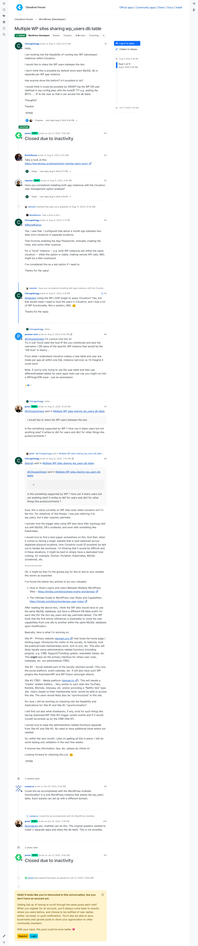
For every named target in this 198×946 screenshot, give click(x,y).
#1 (106, 43)
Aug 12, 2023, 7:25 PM (60, 458)
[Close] (102, 894)
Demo (161, 7)
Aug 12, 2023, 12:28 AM (59, 406)
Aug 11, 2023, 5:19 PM (59, 293)
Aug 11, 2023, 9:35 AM (61, 180)
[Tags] (4, 16)
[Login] (194, 3)
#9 (105, 786)
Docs (170, 7)
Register (23, 936)
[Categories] (4, 3)
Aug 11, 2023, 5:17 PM (59, 220)
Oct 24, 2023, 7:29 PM (58, 821)
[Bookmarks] (4, 28)
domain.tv (68, 680)
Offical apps (126, 7)
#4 (105, 220)
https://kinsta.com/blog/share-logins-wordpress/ (66, 591)
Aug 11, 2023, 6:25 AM (60, 43)
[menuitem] (194, 3)
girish (27, 406)
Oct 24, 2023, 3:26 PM (55, 786)
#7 (105, 406)
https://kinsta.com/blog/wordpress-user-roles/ (57, 601)
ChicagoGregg (32, 43)
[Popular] (4, 22)
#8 (105, 458)
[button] (4, 936)
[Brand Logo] (19, 7)
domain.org (62, 638)
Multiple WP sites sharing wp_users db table (78, 411)
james (28, 133)
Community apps (146, 7)
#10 (105, 821)
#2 (105, 155)
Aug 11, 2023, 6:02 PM (58, 334)
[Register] (194, 9)
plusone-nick (31, 334)
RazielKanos (31, 155)
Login (34, 936)
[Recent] (4, 9)
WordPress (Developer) (39, 35)
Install (179, 7)
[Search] (4, 34)
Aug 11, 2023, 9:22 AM (58, 155)
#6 (105, 334)
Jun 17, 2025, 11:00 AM (59, 133)
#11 (105, 133)
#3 (105, 180)
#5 (105, 293)
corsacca (29, 786)
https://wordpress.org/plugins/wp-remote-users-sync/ (56, 163)
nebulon (29, 180)
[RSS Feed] (103, 35)
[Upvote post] (99, 120)
